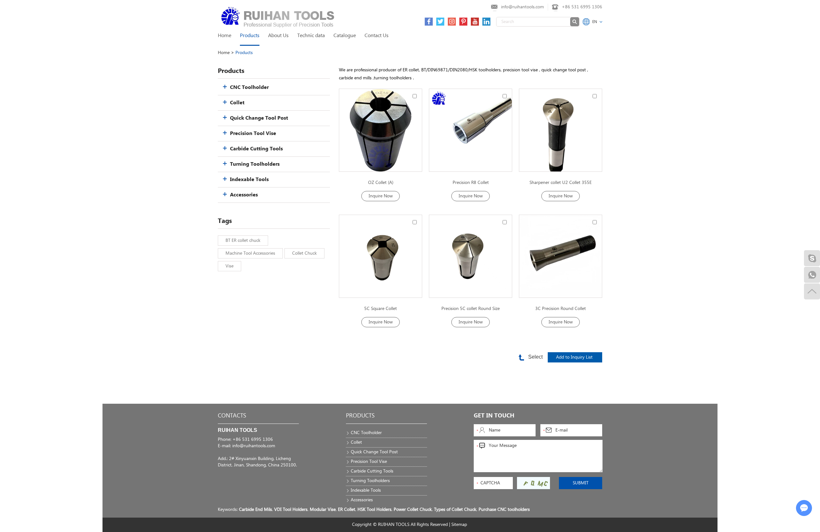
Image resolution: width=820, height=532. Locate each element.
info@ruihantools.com (522, 7)
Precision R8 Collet (471, 183)
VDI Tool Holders (291, 509)
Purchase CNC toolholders (504, 509)
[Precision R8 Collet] (470, 130)
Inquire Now (381, 196)
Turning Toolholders (255, 164)
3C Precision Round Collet (560, 309)
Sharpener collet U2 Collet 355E (560, 183)
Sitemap (459, 525)
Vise (230, 266)
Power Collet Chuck (413, 509)
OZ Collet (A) (380, 183)
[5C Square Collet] (380, 256)
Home (224, 35)
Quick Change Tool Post (259, 118)
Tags (225, 221)
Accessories (244, 195)
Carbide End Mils (255, 509)
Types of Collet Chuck (455, 509)
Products (249, 35)
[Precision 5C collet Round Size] (470, 256)
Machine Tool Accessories (250, 253)
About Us (278, 35)
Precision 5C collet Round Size (470, 309)
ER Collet (346, 509)
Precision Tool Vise (253, 133)
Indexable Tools (249, 179)
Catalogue (344, 35)
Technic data (311, 35)
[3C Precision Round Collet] (560, 256)
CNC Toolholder (249, 87)
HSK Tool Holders (374, 509)
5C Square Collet (380, 309)
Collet (237, 102)
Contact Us (377, 35)
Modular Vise (323, 509)
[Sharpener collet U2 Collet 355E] (560, 130)
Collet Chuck (304, 253)
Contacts (232, 415)
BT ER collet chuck (243, 240)
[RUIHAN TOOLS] (231, 16)
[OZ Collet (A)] (380, 130)
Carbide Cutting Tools (256, 149)
